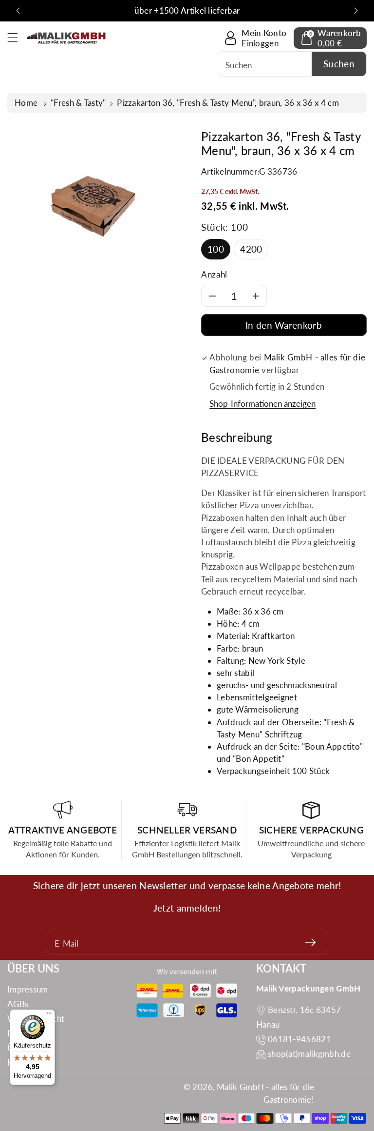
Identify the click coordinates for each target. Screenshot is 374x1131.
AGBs (17, 1004)
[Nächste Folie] (356, 10)
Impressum (27, 989)
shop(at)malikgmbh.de (309, 1054)
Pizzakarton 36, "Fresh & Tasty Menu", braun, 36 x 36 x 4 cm (228, 103)
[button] (17, 37)
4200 (251, 249)
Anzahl (214, 274)
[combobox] (292, 64)
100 (215, 249)
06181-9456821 (299, 1039)
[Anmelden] (310, 942)
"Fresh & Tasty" (78, 103)
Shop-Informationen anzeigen (262, 403)
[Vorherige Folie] (18, 10)
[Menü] (49, 1015)
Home (27, 103)
